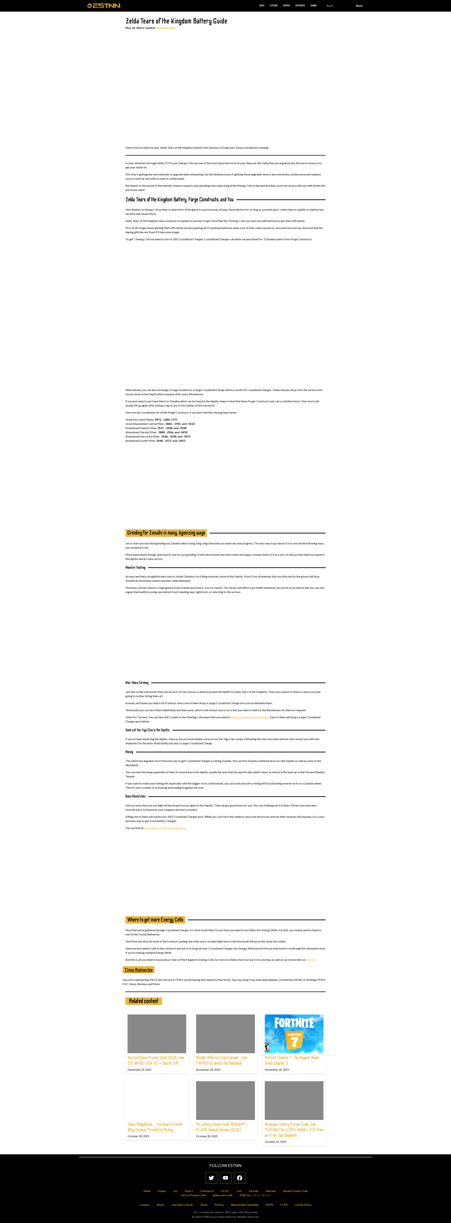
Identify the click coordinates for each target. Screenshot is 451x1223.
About (160, 1204)
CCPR (284, 1204)
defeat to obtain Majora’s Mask (250, 717)
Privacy (219, 1204)
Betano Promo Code (295, 1191)
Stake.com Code (222, 1195)
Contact (145, 1204)
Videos (162, 1191)
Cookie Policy (303, 1204)
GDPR (269, 1204)
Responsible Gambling (244, 1204)
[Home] (103, 5)
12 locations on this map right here (164, 828)
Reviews (286, 5)
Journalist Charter (182, 1204)
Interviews (300, 5)
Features (274, 5)
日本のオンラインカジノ (254, 1195)
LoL (175, 1191)
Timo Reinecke (165, 27)
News (262, 5)
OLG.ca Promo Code (193, 1195)
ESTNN (311, 959)
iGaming (313, 5)
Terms (204, 1204)
